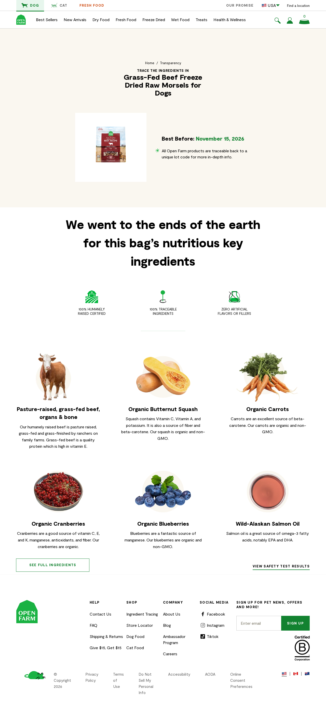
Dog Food (135, 636)
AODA (210, 674)
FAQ (93, 625)
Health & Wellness (229, 19)
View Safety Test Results (281, 566)
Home (149, 63)
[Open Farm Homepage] (21, 20)
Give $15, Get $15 (105, 647)
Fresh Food (91, 5)
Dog (34, 5)
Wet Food (180, 19)
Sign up (295, 623)
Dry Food (101, 19)
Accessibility (179, 674)
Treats (201, 19)
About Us (171, 613)
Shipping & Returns (106, 636)
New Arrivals (75, 19)
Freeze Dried (153, 19)
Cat (63, 5)
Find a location (298, 6)
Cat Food (135, 647)
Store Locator (139, 625)
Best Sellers (47, 19)
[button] (278, 21)
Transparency (170, 63)
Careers (170, 653)
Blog (167, 625)
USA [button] (272, 5)
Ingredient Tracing (142, 613)
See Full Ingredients (52, 565)
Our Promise (239, 5)
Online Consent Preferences (241, 680)
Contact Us (100, 613)
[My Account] (290, 22)
